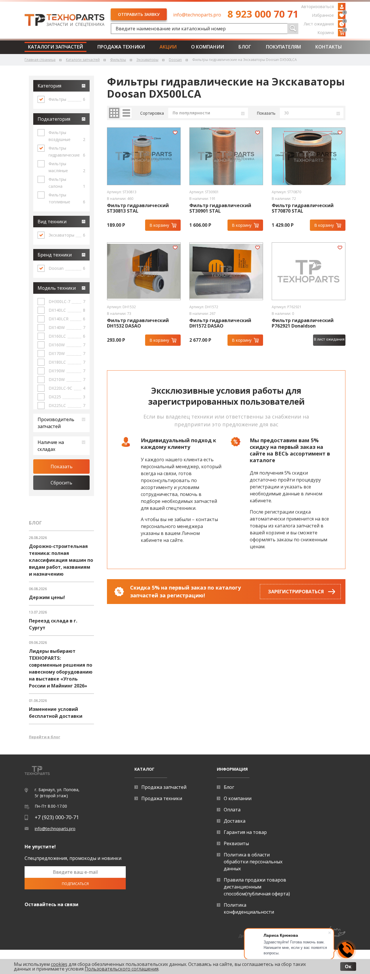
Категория (49, 86)
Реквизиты (236, 843)
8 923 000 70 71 (262, 14)
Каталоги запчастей (55, 47)
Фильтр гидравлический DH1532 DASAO (138, 323)
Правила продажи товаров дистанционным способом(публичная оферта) (257, 887)
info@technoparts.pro (197, 15)
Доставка (234, 821)
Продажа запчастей (163, 787)
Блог (244, 47)
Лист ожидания (324, 23)
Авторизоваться (317, 6)
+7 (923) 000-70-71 (57, 817)
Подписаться (75, 883)
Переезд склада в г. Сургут (53, 624)
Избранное (328, 15)
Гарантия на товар (245, 832)
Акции (168, 47)
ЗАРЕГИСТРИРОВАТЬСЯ (296, 591)
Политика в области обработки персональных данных (253, 862)
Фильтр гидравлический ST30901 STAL (220, 208)
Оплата (232, 809)
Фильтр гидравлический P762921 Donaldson (303, 323)
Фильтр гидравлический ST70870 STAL (303, 208)
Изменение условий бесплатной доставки (55, 712)
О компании (207, 47)
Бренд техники (55, 255)
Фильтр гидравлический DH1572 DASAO (220, 323)
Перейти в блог (44, 736)
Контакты (328, 47)
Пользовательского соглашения (121, 969)
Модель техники (57, 288)
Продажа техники (121, 47)
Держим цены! (47, 597)
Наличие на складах (51, 445)
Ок (348, 966)
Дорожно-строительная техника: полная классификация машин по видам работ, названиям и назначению (61, 560)
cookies (59, 964)
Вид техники (52, 221)
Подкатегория (54, 119)
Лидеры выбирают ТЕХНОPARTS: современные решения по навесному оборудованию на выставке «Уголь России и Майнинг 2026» (60, 668)
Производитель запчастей (56, 423)
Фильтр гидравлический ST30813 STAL (138, 208)
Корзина (331, 32)
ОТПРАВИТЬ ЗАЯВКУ (139, 14)
